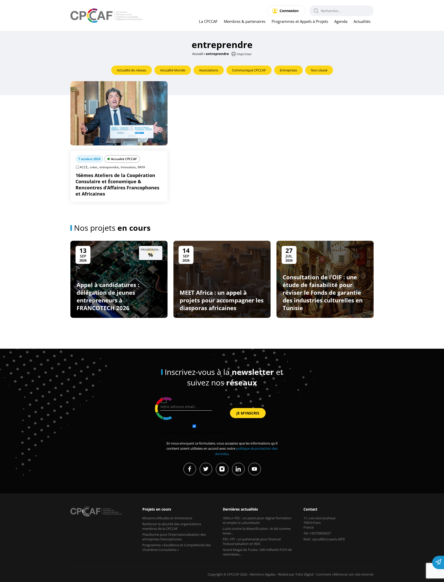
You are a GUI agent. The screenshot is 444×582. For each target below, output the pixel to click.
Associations (208, 70)
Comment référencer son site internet (345, 574)
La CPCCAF (208, 21)
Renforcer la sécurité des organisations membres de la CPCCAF (171, 526)
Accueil (197, 53)
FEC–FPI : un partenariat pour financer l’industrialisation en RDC (252, 541)
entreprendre (109, 167)
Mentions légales (262, 574)
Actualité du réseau (131, 70)
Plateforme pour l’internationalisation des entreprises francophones (174, 536)
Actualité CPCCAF (124, 159)
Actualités (362, 21)
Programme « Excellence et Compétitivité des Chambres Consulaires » (176, 547)
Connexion (289, 10)
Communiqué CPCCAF (249, 70)
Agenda (340, 21)
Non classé (319, 70)
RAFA (141, 167)
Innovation (128, 167)
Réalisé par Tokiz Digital (295, 574)
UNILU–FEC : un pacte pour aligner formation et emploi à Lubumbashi (257, 520)
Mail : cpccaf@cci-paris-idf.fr (324, 539)
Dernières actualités (240, 509)
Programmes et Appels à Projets (300, 21)
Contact (310, 509)
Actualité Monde (172, 70)
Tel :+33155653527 (317, 533)
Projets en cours (156, 509)
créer (93, 167)
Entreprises (288, 70)
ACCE (84, 167)
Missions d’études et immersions (167, 518)
